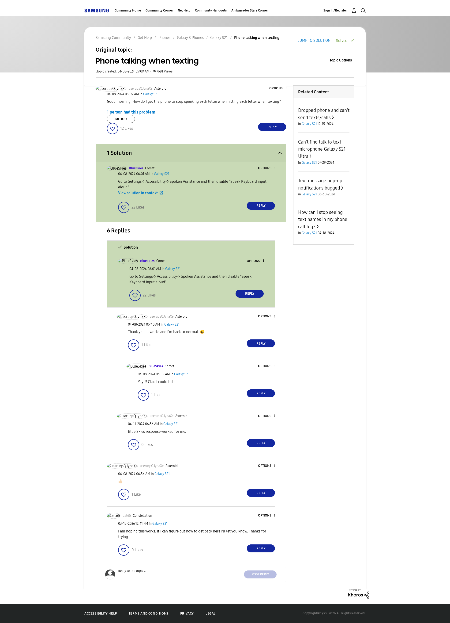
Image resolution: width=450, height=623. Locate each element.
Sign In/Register (335, 10)
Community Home (128, 10)
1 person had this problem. (132, 112)
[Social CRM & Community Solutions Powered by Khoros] (358, 593)
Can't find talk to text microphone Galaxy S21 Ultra (322, 149)
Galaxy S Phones (190, 37)
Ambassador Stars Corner (249, 10)
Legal (211, 613)
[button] (278, 88)
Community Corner (159, 10)
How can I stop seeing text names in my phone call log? (322, 219)
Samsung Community (113, 37)
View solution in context (138, 193)
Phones (164, 37)
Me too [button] (121, 119)
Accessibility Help (100, 613)
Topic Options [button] (341, 60)
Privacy (187, 613)
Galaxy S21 (219, 37)
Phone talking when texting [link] (256, 37)
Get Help (184, 10)
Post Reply (260, 574)
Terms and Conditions (149, 613)
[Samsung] (96, 10)
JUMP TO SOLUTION (314, 40)
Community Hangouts (211, 10)
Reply (272, 127)
